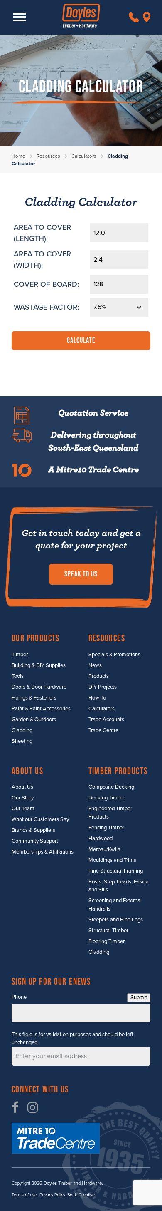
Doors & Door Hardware (39, 687)
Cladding (22, 730)
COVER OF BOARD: (46, 284)
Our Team (23, 808)
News (95, 665)
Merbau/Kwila (104, 849)
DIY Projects (102, 687)
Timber (20, 654)
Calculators (83, 156)
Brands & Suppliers (33, 830)
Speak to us (81, 574)
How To (97, 698)
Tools (18, 676)
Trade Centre (103, 730)
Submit (138, 997)
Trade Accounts (106, 719)
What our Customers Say (40, 819)
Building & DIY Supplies (39, 665)
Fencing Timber (106, 827)
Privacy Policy (52, 1195)
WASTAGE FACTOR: (46, 307)
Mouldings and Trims (112, 860)
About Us (22, 787)
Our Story (23, 797)
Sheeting (22, 741)
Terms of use (24, 1195)
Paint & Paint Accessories (41, 708)
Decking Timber (106, 797)
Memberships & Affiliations (43, 852)
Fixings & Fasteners (34, 698)
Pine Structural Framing (115, 871)
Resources (48, 156)
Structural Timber (108, 930)
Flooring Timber (106, 941)
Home (18, 156)
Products (98, 676)
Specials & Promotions (114, 654)
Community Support (35, 841)
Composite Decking (111, 787)
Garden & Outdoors (34, 719)
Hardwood (100, 838)
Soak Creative (81, 1195)
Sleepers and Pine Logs (115, 919)
